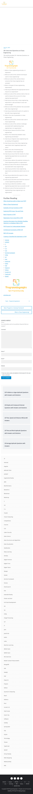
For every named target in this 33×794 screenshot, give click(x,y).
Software (6, 719)
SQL (5, 730)
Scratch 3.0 (8, 272)
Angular (7, 240)
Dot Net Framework (10, 253)
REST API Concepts (8, 233)
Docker (6, 575)
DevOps (6, 555)
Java (6, 259)
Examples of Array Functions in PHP (13, 208)
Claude (6, 513)
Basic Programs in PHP (10, 214)
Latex (5, 641)
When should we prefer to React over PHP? (15, 201)
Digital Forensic (8, 559)
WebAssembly (7, 761)
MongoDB (6, 664)
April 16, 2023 (7, 47)
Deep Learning (8, 552)
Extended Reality (8, 594)
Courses (6, 524)
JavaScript (7, 261)
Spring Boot (7, 726)
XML (5, 765)
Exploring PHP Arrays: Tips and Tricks (13, 211)
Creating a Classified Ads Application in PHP (15, 236)
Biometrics (6, 489)
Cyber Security (7, 532)
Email (2, 358)
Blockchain (7, 493)
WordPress (10, 790)
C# (5, 246)
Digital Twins (7, 567)
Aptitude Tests (7, 470)
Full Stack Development (10, 602)
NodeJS (6, 672)
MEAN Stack (7, 649)
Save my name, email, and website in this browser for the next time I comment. (16, 374)
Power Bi (7, 268)
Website (3, 366)
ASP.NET (7, 242)
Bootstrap (6, 497)
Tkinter (6, 742)
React (5, 695)
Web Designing (8, 758)
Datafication (7, 548)
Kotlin (6, 263)
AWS (5, 482)
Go (4, 610)
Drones (6, 583)
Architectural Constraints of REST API (13, 230)
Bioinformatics (7, 486)
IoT (6, 257)
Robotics (6, 699)
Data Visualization (8, 544)
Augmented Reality (9, 478)
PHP (6, 265)
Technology (7, 738)
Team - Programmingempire (12, 301)
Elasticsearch (7, 587)
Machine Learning (8, 645)
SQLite (5, 734)
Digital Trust (7, 563)
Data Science (7, 536)
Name (3, 351)
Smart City (6, 715)
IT (4, 625)
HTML (6, 255)
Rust (5, 703)
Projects (6, 684)
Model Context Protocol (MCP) (11, 660)
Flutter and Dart (8, 598)
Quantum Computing (9, 691)
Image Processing (8, 618)
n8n (5, 668)
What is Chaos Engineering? (11, 204)
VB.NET (7, 276)
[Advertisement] (16, 24)
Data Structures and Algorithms (12, 540)
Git (4, 606)
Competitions (7, 520)
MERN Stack (7, 653)
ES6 (5, 590)
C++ (6, 248)
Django (6, 571)
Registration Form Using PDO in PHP (13, 218)
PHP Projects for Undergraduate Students (14, 226)
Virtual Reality (7, 754)
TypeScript (8, 274)
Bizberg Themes (22, 790)
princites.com (7, 295)
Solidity (6, 722)
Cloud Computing (8, 517)
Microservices (7, 656)
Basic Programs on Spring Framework (14, 308)
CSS (6, 250)
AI (4, 458)
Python (7, 270)
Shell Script (7, 711)
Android (6, 462)
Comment (3, 329)
